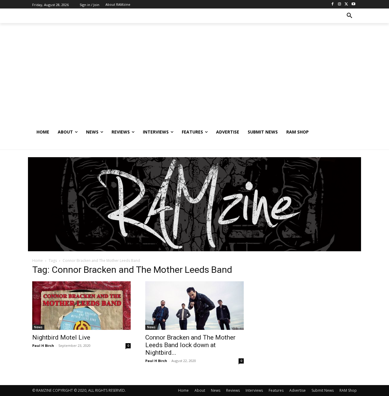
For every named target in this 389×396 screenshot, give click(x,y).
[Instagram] (339, 4)
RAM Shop (348, 390)
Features (276, 390)
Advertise (297, 390)
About (199, 390)
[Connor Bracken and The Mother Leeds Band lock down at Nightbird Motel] (194, 305)
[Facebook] (332, 4)
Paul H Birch (43, 345)
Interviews (254, 390)
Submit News (323, 390)
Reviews (233, 390)
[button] (349, 15)
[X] (346, 4)
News (38, 327)
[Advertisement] (194, 79)
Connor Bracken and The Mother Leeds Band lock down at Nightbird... (190, 345)
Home (37, 260)
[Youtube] (353, 4)
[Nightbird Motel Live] (81, 305)
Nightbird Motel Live (61, 337)
